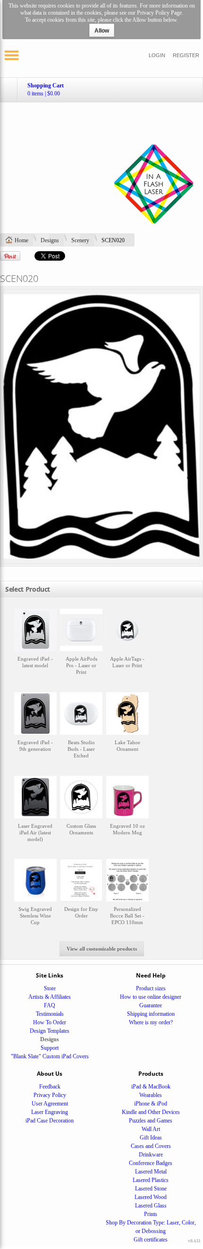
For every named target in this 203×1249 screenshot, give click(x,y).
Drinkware (151, 1154)
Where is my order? (151, 1022)
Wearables (150, 1095)
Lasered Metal (151, 1171)
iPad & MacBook (150, 1086)
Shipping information (151, 1014)
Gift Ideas (151, 1137)
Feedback (49, 1086)
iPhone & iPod (150, 1103)
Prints (150, 1214)
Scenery (80, 240)
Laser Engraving (49, 1112)
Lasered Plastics (151, 1180)
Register (186, 55)
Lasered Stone (151, 1188)
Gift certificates (151, 1239)
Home (21, 240)
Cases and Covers (151, 1146)
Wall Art (151, 1129)
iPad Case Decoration (49, 1120)
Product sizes (151, 988)
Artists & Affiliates (49, 997)
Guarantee (150, 1005)
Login (157, 55)
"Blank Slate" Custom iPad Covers (50, 1056)
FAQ (49, 1005)
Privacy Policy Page (159, 12)
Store (50, 988)
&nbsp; (35, 646)
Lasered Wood (151, 1197)
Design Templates (49, 1031)
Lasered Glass (151, 1205)
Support (50, 1048)
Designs (50, 240)
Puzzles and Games (150, 1120)
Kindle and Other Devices (151, 1112)
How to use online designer (150, 997)
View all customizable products (102, 949)
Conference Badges (150, 1163)
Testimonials (50, 1014)
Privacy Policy (50, 1095)
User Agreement (50, 1103)
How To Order (49, 1022)
